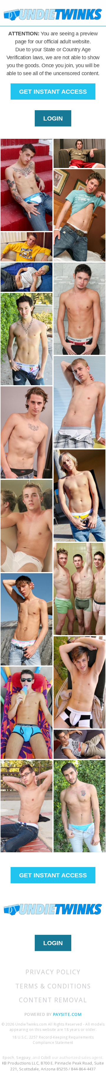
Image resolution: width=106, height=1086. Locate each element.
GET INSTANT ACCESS (53, 91)
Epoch (8, 1057)
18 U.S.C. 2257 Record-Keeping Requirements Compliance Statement (53, 1040)
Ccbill (46, 1057)
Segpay (23, 1057)
